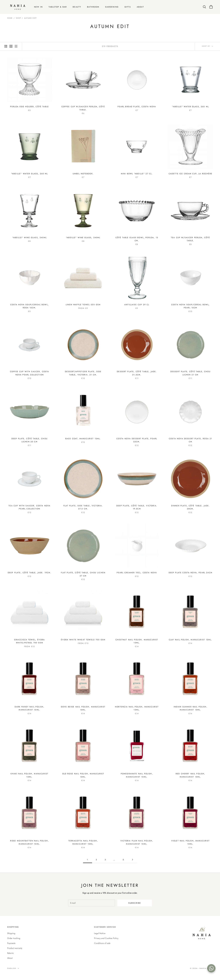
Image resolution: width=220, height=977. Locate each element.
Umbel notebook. (83, 173)
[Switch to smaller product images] (11, 46)
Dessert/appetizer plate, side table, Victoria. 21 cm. (83, 373)
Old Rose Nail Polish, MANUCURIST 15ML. (83, 775)
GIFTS (128, 7)
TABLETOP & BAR (58, 7)
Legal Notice (99, 933)
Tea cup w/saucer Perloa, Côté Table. (190, 239)
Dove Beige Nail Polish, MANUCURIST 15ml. (83, 708)
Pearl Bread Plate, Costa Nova (137, 106)
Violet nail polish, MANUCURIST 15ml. (190, 842)
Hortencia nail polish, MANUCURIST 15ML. (137, 708)
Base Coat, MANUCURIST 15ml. (83, 438)
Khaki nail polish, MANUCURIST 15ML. (29, 775)
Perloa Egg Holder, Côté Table (29, 106)
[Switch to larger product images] (5, 46)
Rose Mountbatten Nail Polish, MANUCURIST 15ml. (29, 842)
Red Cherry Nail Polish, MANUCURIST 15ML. (190, 775)
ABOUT (140, 7)
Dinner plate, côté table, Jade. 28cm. (190, 507)
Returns (10, 953)
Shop (18, 18)
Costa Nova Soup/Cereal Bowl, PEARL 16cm (190, 306)
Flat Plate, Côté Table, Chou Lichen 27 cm (83, 574)
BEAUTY (77, 7)
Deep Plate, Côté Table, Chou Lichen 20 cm (30, 440)
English (11, 968)
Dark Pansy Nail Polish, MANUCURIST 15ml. (29, 708)
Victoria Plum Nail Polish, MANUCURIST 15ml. (136, 842)
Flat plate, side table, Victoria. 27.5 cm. (83, 507)
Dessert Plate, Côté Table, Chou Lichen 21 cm (190, 373)
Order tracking (13, 938)
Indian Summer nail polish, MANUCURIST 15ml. (190, 708)
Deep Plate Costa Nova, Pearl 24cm (190, 572)
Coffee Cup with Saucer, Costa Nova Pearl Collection (29, 373)
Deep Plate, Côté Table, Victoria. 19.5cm (136, 507)
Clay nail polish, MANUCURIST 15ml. (190, 639)
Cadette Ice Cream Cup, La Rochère (190, 173)
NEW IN (38, 7)
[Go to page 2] (132, 859)
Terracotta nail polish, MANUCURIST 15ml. (83, 842)
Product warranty (14, 948)
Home (10, 18)
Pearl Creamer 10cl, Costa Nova (137, 572)
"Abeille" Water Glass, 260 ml (190, 106)
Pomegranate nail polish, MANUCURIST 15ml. (137, 775)
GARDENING (111, 7)
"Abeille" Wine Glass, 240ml (29, 237)
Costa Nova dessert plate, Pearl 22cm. (136, 440)
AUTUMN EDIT (30, 18)
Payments (11, 943)
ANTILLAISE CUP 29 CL (136, 304)
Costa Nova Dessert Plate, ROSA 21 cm (190, 440)
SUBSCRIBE (134, 903)
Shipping (11, 933)
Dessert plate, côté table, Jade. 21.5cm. (137, 373)
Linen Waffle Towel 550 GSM (83, 304)
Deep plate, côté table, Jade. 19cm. (29, 572)
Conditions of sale (102, 943)
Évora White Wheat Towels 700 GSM (83, 639)
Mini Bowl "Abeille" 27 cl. (137, 173)
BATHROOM (93, 7)
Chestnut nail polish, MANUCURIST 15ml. (137, 641)
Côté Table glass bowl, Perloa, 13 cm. (137, 239)
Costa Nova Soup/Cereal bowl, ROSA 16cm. (29, 306)
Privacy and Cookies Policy (106, 938)
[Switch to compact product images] (16, 46)
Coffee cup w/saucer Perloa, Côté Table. (83, 108)
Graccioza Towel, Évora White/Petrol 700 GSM (29, 641)
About (9, 957)
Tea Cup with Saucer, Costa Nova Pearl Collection (29, 507)
